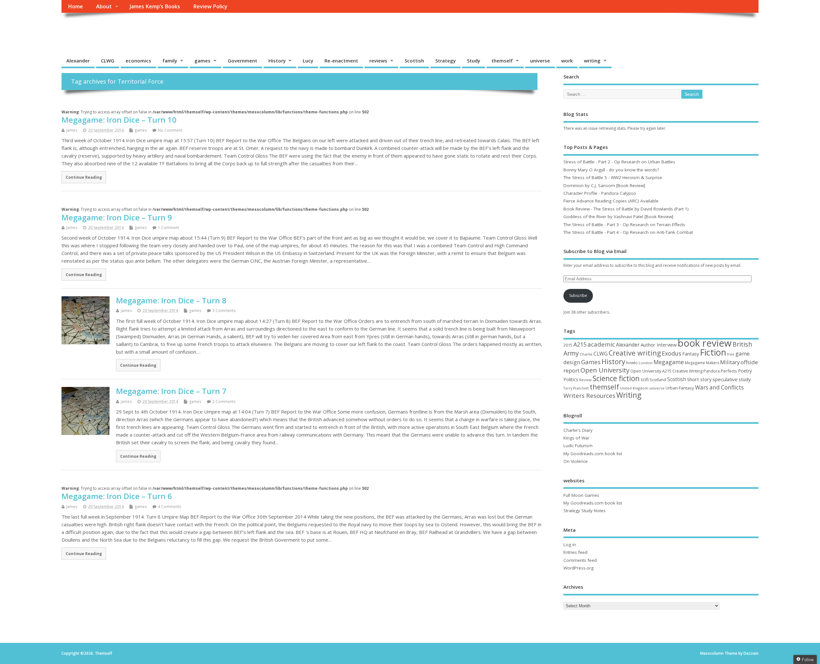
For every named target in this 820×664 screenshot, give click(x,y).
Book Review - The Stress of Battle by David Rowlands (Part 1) (626, 209)
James (71, 130)
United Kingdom (634, 388)
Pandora (711, 371)
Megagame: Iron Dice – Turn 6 (117, 496)
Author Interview (659, 344)
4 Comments (169, 506)
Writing (628, 395)
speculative (725, 379)
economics (138, 60)
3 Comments (223, 310)
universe (540, 60)
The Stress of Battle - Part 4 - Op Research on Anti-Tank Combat (628, 232)
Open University (604, 369)
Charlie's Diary (578, 430)
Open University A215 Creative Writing (666, 371)
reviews (378, 60)
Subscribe (578, 295)
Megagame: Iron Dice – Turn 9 (117, 217)
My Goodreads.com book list (592, 453)
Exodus (671, 353)
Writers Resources (589, 395)
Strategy (445, 60)
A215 (579, 344)
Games (591, 362)
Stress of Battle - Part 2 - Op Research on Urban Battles (619, 162)
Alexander (78, 60)
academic (601, 344)
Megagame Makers (702, 362)
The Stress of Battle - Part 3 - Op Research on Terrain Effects (624, 224)
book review (705, 343)
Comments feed (580, 560)
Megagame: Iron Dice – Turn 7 (171, 391)
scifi (645, 379)
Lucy (308, 60)
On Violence (575, 461)
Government (242, 60)
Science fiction (616, 378)
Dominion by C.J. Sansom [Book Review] (604, 185)
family (169, 60)
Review (585, 379)
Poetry (745, 371)
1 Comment (168, 227)
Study (473, 60)
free (730, 354)
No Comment (170, 130)
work (567, 60)
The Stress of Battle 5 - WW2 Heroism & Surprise (612, 177)
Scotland (658, 379)
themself (502, 60)
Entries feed (575, 552)
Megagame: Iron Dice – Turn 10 (119, 119)
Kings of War (576, 438)
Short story (699, 379)
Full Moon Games (581, 495)
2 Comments (223, 401)
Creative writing (635, 352)
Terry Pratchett (576, 388)
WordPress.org (578, 568)
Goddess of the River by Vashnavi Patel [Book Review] (618, 216)
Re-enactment (341, 60)
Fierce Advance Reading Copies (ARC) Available (611, 201)
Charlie (586, 354)
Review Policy (210, 6)
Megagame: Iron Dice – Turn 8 (171, 300)
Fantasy (690, 353)
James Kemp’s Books (155, 6)
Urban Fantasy (680, 388)
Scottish (414, 60)
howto (632, 362)
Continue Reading (84, 177)
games (202, 60)
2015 (567, 345)
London (645, 362)
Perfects (729, 371)
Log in (569, 544)
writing (592, 60)
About (104, 6)
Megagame (668, 362)
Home (75, 6)
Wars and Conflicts (719, 387)
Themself (86, 27)
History (277, 60)
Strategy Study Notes (584, 510)
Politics (570, 379)
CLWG (107, 60)
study (744, 379)
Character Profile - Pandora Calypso (599, 193)
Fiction (713, 352)
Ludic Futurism (578, 445)
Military (730, 362)
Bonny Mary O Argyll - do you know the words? (611, 170)
